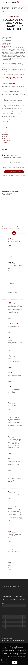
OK (14, 662)
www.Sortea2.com (7, 118)
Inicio (3, 9)
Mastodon (4, 589)
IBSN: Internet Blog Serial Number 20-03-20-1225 (10, 586)
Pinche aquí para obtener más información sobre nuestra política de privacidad (14, 656)
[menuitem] (22, 2)
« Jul (3, 631)
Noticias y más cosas (8, 9)
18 (7, 623)
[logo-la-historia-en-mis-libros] (11, 2)
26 (10, 625)
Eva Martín (18, 162)
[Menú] (25, 2)
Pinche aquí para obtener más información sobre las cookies (14, 659)
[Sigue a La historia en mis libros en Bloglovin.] (14, 183)
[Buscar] (22, 2)
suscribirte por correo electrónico (14, 171)
